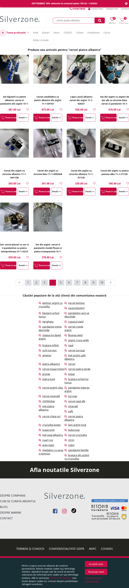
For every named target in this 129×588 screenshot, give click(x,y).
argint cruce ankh (78, 340)
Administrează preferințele (93, 579)
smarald (73, 406)
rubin (71, 445)
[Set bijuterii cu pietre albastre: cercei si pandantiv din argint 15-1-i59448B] (14, 74)
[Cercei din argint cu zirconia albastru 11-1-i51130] (81, 148)
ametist (46, 355)
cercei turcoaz (76, 350)
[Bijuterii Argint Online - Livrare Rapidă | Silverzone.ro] (19, 19)
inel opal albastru (52, 435)
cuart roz (47, 440)
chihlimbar (48, 401)
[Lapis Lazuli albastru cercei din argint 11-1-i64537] (81, 74)
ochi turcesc (49, 350)
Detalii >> (23, 117)
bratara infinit (50, 345)
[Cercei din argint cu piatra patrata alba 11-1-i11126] (114, 148)
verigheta (47, 321)
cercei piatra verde (79, 369)
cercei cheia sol (51, 416)
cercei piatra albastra (73, 418)
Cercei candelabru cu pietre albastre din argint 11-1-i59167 (47, 100)
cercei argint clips (52, 387)
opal (70, 345)
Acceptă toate (96, 564)
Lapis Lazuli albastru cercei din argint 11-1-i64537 (81, 100)
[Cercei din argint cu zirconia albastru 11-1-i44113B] (14, 148)
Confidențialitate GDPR (66, 549)
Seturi (56, 32)
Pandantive (93, 32)
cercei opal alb (76, 401)
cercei (71, 364)
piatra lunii (48, 379)
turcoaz (72, 396)
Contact (125, 8)
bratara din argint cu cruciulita (76, 456)
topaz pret (48, 430)
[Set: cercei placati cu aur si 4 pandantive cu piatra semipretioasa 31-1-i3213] (14, 221)
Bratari (46, 32)
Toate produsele (16, 32)
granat (46, 374)
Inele (35, 32)
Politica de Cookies (61, 578)
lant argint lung (77, 425)
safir (70, 411)
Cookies (107, 549)
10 (101, 282)
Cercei (107, 32)
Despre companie (12, 495)
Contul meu (96, 8)
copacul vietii (76, 321)
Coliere (80, 32)
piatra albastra (51, 364)
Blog (4, 507)
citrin (71, 440)
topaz (71, 374)
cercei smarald (51, 396)
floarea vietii (75, 335)
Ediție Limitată (40, 40)
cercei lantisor (76, 303)
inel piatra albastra (46, 408)
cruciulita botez (51, 425)
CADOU (68, 32)
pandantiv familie (78, 450)
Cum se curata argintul (18, 501)
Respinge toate (96, 571)
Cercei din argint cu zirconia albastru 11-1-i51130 (81, 174)
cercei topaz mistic (53, 369)
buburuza (74, 430)
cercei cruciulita (77, 435)
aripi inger (48, 445)
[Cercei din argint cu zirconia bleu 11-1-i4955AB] (47, 148)
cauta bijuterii (76, 308)
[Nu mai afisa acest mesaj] (126, 3)
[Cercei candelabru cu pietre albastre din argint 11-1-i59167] (47, 74)
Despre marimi (10, 512)
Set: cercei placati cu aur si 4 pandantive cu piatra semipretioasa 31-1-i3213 (14, 248)
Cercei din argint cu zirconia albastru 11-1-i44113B (14, 174)
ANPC (92, 549)
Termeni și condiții (30, 549)
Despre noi (112, 8)
